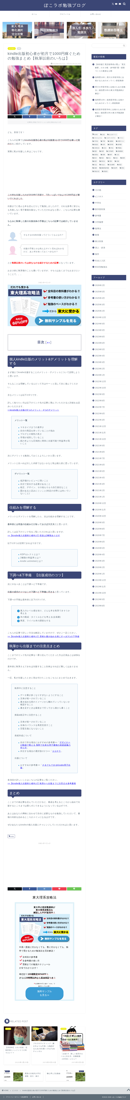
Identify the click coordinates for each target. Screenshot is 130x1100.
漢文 (116, 158)
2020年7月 (100, 535)
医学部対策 (100, 209)
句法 (112, 148)
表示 (48, 343)
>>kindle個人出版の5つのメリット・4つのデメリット (33, 410)
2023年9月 (100, 330)
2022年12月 (100, 381)
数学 (110, 154)
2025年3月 (100, 304)
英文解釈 (112, 164)
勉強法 (96, 144)
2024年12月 (100, 317)
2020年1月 (100, 574)
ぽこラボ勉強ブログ (65, 5)
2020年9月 (100, 522)
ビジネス (11, 48)
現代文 (103, 161)
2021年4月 (100, 478)
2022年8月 (100, 400)
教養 (97, 235)
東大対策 (99, 241)
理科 (110, 161)
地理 (102, 151)
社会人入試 (100, 260)
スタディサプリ (110, 138)
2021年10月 (100, 439)
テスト (121, 138)
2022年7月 (100, 407)
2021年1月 (100, 497)
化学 (103, 144)
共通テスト (121, 141)
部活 (122, 168)
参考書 (119, 144)
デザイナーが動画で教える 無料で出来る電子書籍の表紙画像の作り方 (45, 745)
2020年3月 (100, 561)
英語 (120, 164)
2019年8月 (100, 606)
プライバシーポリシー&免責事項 (17, 1097)
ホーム (34, 14)
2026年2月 (100, 285)
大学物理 (110, 151)
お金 (103, 134)
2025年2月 (100, 311)
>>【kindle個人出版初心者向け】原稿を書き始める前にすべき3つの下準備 (43, 636)
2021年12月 (100, 426)
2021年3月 (100, 484)
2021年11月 (100, 433)
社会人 (103, 164)
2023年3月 (100, 362)
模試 (102, 158)
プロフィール (65, 14)
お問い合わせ (95, 14)
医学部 (111, 144)
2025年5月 (100, 292)
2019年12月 (100, 580)
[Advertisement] (44, 863)
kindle (12, 836)
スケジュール (98, 138)
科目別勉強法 (101, 267)
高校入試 (96, 171)
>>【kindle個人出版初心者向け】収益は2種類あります (34, 535)
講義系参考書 (105, 168)
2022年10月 (100, 388)
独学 (95, 161)
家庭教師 (120, 151)
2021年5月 (100, 471)
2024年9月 (100, 324)
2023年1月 (100, 375)
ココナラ (56, 751)
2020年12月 (100, 503)
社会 (95, 164)
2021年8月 (100, 452)
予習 (103, 141)
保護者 (111, 141)
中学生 (96, 141)
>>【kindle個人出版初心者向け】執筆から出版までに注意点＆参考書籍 (42, 783)
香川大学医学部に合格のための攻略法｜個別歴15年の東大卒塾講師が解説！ (110, 90)
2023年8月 (100, 336)
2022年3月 (100, 420)
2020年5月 (100, 548)
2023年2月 (100, 369)
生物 (117, 161)
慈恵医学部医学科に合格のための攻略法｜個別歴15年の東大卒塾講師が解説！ (110, 113)
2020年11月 (100, 510)
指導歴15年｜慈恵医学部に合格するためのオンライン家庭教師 (109, 101)
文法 (117, 154)
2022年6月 (100, 413)
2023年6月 (100, 343)
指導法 (96, 154)
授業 (103, 154)
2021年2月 (100, 490)
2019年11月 (100, 586)
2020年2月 (100, 567)
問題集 (119, 148)
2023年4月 (100, 356)
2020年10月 (100, 516)
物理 (123, 158)
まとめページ (113, 134)
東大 (95, 158)
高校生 (106, 171)
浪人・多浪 (100, 248)
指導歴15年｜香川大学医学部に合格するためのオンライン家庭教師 (109, 79)
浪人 (109, 158)
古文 (105, 148)
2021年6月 (100, 465)
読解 (95, 168)
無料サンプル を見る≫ (44, 993)
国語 (95, 151)
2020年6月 (100, 542)
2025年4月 (100, 298)
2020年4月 (100, 554)
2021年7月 (100, 458)
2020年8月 (100, 529)
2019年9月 (100, 599)
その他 (98, 190)
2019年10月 (100, 593)
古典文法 (96, 148)
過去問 (115, 168)
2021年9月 (100, 445)
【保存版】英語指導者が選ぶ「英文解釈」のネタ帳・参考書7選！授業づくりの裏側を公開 (110, 67)
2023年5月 (100, 349)
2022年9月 (100, 394)
